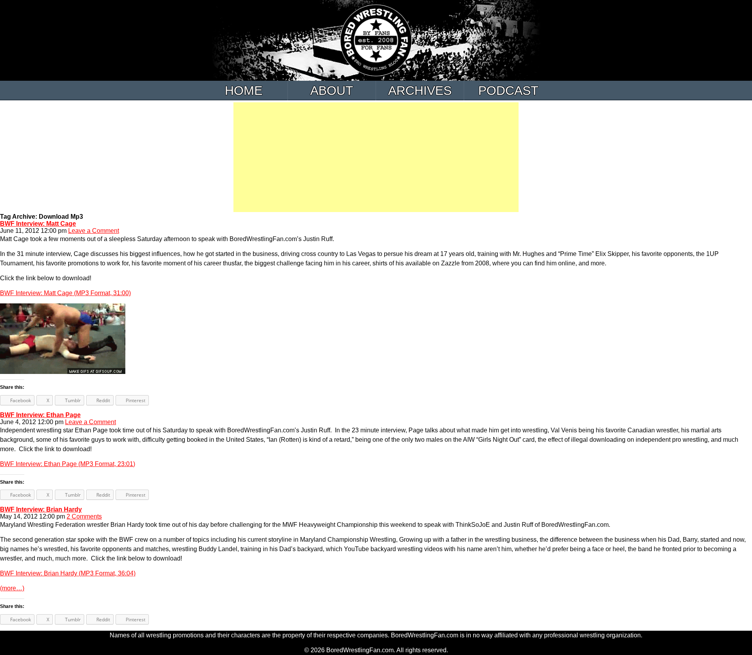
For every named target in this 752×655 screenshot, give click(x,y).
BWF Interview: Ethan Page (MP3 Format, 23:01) (67, 464)
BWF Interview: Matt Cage (38, 223)
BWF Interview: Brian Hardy (41, 509)
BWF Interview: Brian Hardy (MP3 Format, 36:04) (68, 573)
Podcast (508, 90)
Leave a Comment (93, 230)
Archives (420, 90)
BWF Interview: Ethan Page (40, 415)
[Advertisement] (376, 157)
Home (243, 90)
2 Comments (84, 516)
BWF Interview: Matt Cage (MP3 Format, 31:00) (65, 293)
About (331, 90)
